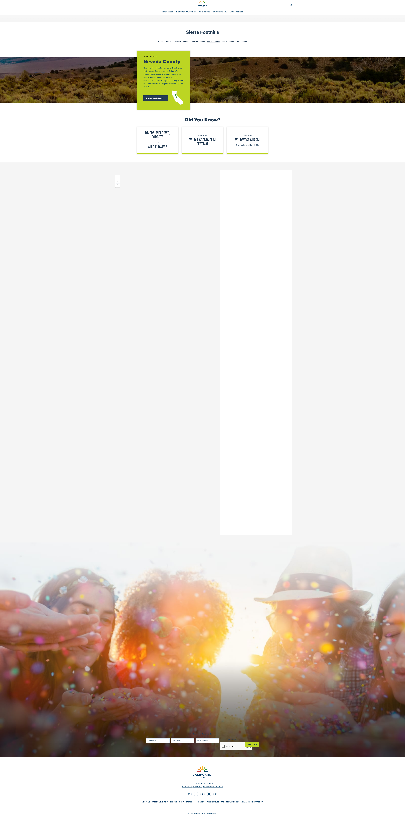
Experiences (167, 12)
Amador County (164, 41)
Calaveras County (181, 41)
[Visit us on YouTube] (209, 794)
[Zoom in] (118, 177)
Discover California (186, 12)
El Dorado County (197, 41)
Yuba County (241, 41)
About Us (146, 802)
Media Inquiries (185, 802)
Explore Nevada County (154, 98)
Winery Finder (236, 12)
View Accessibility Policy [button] (252, 802)
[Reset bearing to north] (118, 184)
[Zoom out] (118, 181)
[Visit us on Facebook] (196, 794)
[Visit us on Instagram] (189, 794)
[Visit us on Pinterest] (215, 794)
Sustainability (220, 12)
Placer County (228, 41)
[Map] (166, 352)
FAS (222, 802)
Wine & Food (204, 12)
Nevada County (213, 41)
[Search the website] (292, 5)
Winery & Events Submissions (164, 802)
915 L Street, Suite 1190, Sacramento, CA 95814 (202, 786)
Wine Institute (213, 802)
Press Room (199, 802)
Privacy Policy (232, 802)
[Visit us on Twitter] (202, 794)
